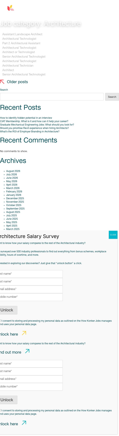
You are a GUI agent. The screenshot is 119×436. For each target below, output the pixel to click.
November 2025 (15, 202)
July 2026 (11, 174)
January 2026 (13, 195)
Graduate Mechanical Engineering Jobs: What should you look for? (37, 125)
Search (4, 90)
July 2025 (11, 215)
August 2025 (13, 212)
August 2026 (13, 171)
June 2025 (12, 219)
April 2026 (11, 185)
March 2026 (13, 188)
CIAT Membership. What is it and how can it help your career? (34, 121)
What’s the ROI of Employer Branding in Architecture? (30, 131)
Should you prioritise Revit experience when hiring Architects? (34, 128)
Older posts (17, 82)
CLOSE (113, 235)
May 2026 (11, 181)
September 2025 (15, 209)
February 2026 (14, 192)
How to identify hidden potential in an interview (26, 118)
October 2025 (13, 205)
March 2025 (13, 229)
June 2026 (12, 178)
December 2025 (15, 198)
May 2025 (11, 222)
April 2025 (11, 226)
